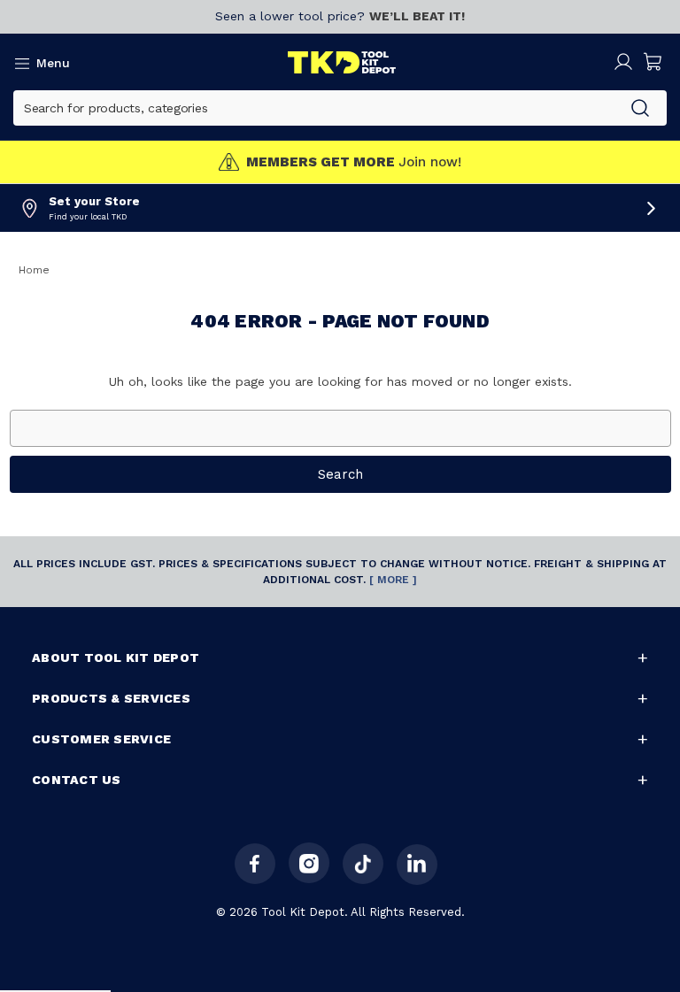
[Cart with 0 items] (653, 62)
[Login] (623, 62)
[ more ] (393, 579)
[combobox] (313, 108)
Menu (53, 63)
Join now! (353, 162)
